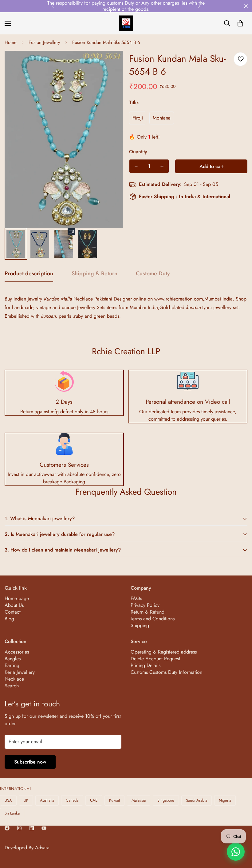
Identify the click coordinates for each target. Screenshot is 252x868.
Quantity (138, 151)
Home (11, 42)
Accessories (17, 651)
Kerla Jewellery (20, 672)
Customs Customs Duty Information (166, 672)
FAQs (136, 598)
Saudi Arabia (196, 800)
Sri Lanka (12, 813)
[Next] (199, 6)
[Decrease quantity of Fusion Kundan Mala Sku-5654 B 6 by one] (136, 166)
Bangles (13, 658)
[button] (240, 23)
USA (8, 800)
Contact (13, 611)
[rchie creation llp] (126, 23)
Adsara (42, 847)
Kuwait (114, 800)
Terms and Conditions (153, 618)
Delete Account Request (155, 658)
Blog (9, 618)
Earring (12, 665)
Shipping (140, 625)
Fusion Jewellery (44, 42)
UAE (93, 800)
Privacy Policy (145, 605)
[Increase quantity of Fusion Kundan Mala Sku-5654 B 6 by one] (162, 166)
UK (26, 800)
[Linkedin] (31, 828)
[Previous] (53, 6)
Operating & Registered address (164, 651)
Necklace (14, 678)
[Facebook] (7, 828)
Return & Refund (147, 611)
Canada (72, 800)
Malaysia (139, 800)
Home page (17, 598)
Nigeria (225, 800)
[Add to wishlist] (240, 59)
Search (12, 685)
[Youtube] (43, 828)
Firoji (137, 117)
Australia (47, 800)
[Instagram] (19, 828)
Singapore (165, 800)
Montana (162, 117)
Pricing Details (145, 665)
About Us (14, 605)
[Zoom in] (110, 64)
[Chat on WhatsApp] (236, 852)
